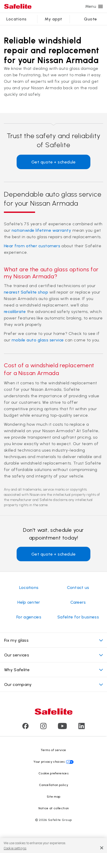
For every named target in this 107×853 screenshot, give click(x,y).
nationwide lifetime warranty (41, 230)
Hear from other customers (32, 245)
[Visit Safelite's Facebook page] (25, 727)
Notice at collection (53, 808)
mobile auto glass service (38, 340)
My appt (53, 19)
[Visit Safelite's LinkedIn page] (81, 727)
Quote (90, 19)
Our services (16, 655)
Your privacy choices (49, 762)
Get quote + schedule (53, 162)
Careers (78, 602)
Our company (18, 684)
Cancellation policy (53, 785)
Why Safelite (17, 669)
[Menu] (100, 6)
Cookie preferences (53, 773)
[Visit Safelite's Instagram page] (43, 727)
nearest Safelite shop (26, 292)
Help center (28, 602)
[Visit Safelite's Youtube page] (62, 727)
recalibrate (15, 311)
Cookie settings (15, 848)
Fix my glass (16, 640)
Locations (16, 19)
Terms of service (53, 750)
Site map (54, 796)
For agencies (28, 617)
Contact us (78, 587)
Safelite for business (78, 617)
